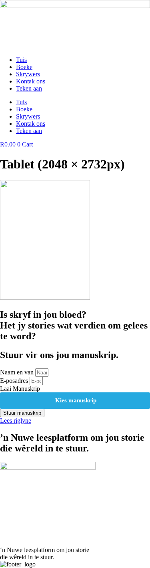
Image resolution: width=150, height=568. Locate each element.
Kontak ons (30, 81)
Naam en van (17, 372)
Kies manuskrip (75, 400)
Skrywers (28, 74)
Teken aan (29, 88)
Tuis (21, 59)
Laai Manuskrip (20, 388)
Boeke (24, 66)
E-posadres (15, 380)
